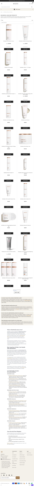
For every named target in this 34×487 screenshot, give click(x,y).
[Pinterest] (7, 475)
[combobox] (17, 7)
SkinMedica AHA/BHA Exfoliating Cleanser (15, 425)
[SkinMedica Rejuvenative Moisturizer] (25, 216)
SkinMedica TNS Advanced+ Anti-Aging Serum (16, 375)
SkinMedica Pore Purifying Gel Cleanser (15, 422)
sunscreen (23, 367)
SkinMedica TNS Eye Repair (13, 391)
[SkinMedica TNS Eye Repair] (9, 59)
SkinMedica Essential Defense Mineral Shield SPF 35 (16, 403)
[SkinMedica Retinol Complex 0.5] (9, 164)
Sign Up (17, 477)
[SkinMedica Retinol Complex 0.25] (25, 190)
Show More (17, 292)
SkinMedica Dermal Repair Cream (14, 413)
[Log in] (30, 4)
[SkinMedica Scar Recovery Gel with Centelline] (9, 243)
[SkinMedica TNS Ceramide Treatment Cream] (9, 190)
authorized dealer (27, 300)
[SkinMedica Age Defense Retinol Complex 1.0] (9, 85)
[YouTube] (12, 475)
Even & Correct (9, 358)
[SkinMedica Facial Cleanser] (25, 111)
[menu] (1, 3)
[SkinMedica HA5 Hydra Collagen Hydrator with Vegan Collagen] (25, 85)
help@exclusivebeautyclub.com (6, 459)
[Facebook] (1, 475)
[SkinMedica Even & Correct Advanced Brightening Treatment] (25, 243)
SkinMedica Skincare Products (8, 12)
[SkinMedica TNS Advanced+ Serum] (9, 32)
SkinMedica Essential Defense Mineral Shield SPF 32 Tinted (17, 400)
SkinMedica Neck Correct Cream (13, 395)
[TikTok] (9, 475)
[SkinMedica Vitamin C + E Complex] (25, 59)
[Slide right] (33, 9)
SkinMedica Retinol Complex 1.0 (13, 378)
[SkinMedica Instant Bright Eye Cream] (9, 111)
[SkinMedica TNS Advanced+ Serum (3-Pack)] (9, 269)
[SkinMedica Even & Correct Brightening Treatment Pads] (9, 216)
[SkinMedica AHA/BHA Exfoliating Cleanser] (25, 32)
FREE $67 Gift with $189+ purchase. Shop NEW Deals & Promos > (17, 0)
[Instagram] (4, 475)
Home (1, 12)
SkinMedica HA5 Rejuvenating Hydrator (14, 385)
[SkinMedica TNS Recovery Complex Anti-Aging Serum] (9, 138)
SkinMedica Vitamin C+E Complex (14, 381)
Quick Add (9, 49)
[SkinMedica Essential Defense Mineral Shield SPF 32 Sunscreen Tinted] (25, 269)
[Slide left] (1, 9)
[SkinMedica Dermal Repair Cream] (25, 138)
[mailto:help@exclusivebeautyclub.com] (6, 469)
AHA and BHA (29, 315)
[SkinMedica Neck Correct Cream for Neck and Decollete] (25, 164)
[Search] (17, 7)
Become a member (10, 443)
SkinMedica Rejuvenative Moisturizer (14, 410)
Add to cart (8, 75)
